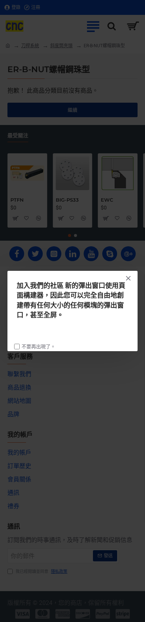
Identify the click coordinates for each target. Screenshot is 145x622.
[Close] (128, 278)
